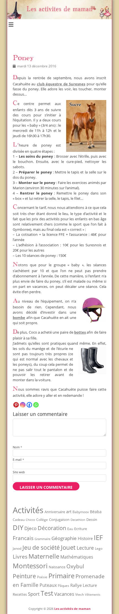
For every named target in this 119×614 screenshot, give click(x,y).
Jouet (68, 547)
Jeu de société (41, 547)
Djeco (30, 528)
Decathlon (78, 520)
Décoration (52, 528)
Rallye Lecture (83, 585)
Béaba (96, 511)
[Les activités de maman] (59, 17)
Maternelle (44, 556)
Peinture (24, 576)
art (68, 511)
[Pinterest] (16, 405)
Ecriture (80, 528)
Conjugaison (59, 519)
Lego (98, 548)
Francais (23, 538)
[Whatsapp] (36, 405)
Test (47, 593)
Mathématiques (76, 557)
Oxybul (75, 566)
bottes (80, 332)
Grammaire (42, 539)
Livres (20, 556)
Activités (28, 510)
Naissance (57, 567)
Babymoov (81, 512)
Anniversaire (55, 511)
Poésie (42, 577)
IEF (98, 537)
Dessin (91, 519)
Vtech (79, 594)
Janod (17, 548)
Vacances (64, 593)
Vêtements (92, 595)
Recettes (20, 594)
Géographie (64, 538)
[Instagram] (22, 405)
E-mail (18, 459)
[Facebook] (29, 405)
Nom (17, 447)
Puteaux (48, 585)
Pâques (63, 585)
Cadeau (19, 519)
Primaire (61, 575)
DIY (18, 527)
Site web (19, 472)
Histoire (85, 538)
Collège (42, 520)
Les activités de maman (72, 609)
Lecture (85, 547)
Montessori (30, 565)
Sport (34, 594)
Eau (70, 528)
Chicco (30, 520)
